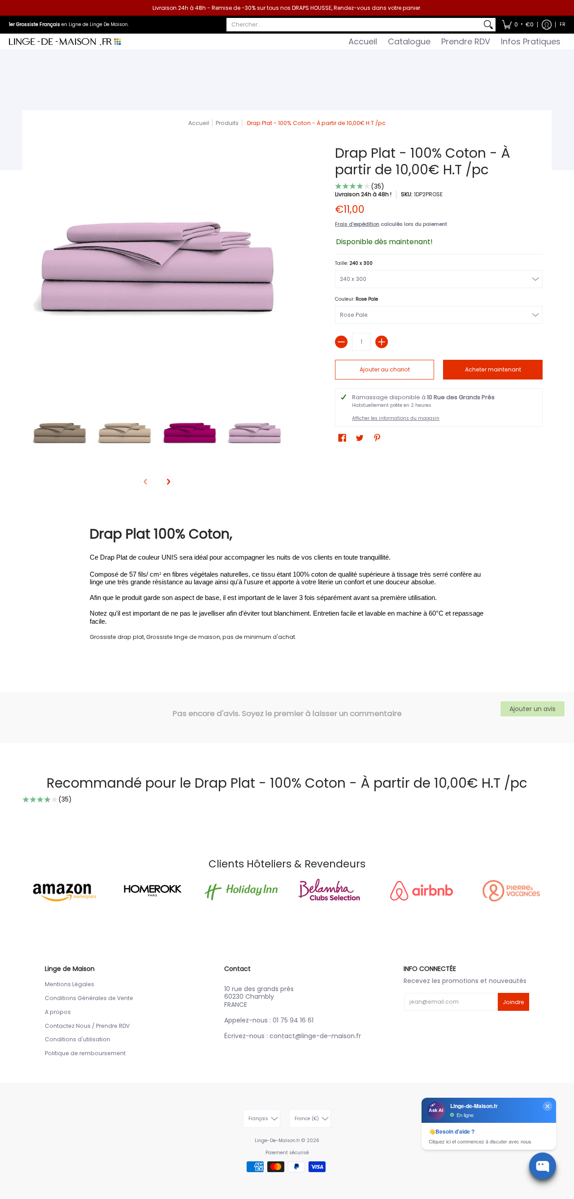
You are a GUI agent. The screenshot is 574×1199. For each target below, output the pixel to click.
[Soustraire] (341, 342)
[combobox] (353, 24)
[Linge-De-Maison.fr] (65, 42)
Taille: (354, 263)
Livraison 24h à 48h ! (363, 194)
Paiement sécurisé (287, 1152)
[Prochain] (168, 481)
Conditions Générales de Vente (89, 998)
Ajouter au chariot (385, 369)
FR (562, 24)
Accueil (198, 123)
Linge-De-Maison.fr (277, 1140)
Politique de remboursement (85, 1053)
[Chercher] (488, 24)
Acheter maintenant (493, 369)
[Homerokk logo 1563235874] (152, 891)
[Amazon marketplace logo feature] (62, 890)
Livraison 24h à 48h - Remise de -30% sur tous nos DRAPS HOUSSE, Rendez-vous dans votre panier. (287, 8)
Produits (227, 123)
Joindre (513, 1002)
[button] (518, 25)
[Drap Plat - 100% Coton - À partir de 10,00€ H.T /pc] (59, 433)
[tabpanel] (287, 582)
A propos (58, 1012)
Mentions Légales (69, 984)
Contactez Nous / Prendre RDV (87, 1026)
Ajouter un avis (532, 708)
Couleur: (356, 299)
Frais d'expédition (357, 224)
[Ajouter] (381, 342)
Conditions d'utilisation (77, 1039)
